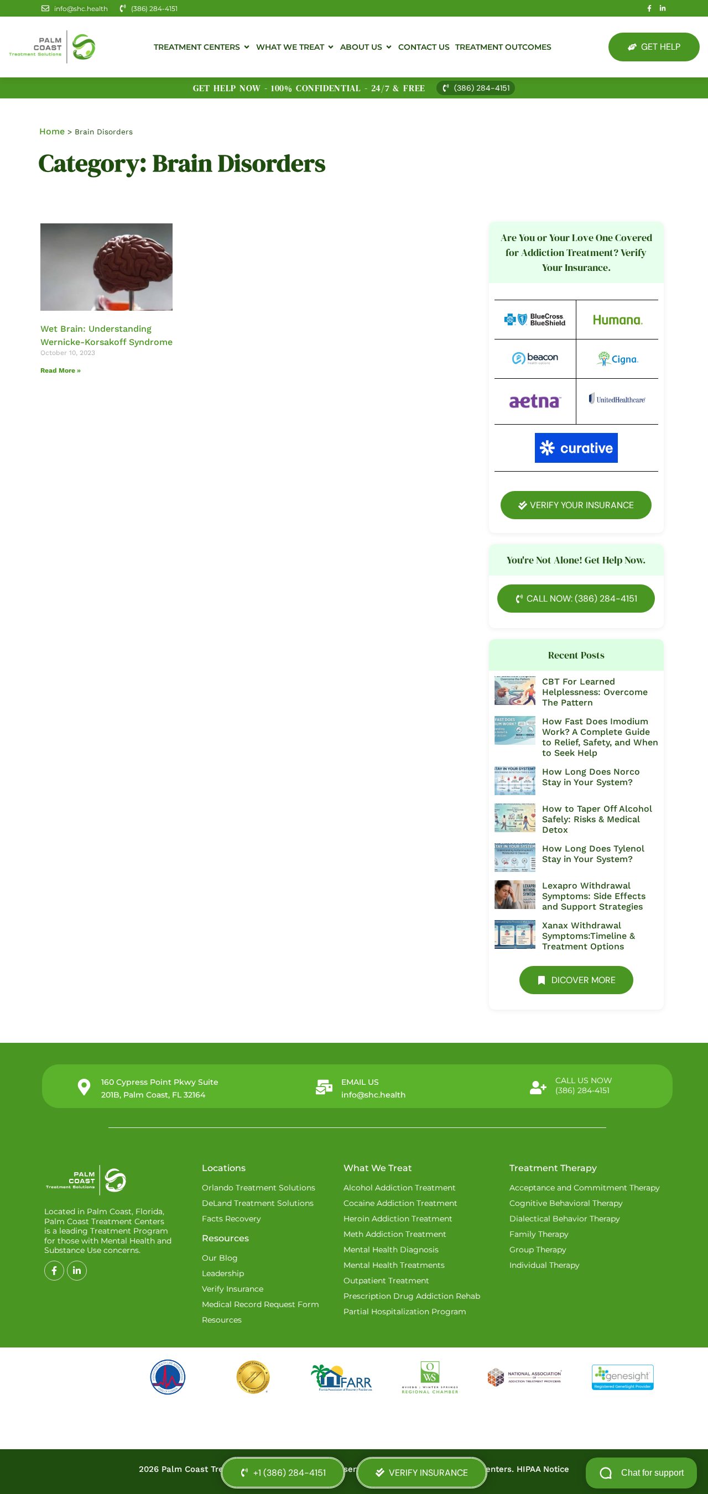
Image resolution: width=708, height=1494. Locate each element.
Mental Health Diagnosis (391, 1250)
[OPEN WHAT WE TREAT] (331, 47)
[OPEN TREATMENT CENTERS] (247, 47)
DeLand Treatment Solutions (258, 1203)
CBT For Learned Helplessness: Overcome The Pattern (595, 692)
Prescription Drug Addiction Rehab (411, 1296)
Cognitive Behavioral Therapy (566, 1203)
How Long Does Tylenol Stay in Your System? (593, 853)
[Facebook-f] (649, 8)
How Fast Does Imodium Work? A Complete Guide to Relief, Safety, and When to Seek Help (600, 737)
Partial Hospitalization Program (404, 1312)
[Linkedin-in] (662, 8)
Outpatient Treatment (386, 1281)
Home (52, 131)
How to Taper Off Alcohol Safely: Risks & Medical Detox (597, 819)
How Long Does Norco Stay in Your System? (591, 776)
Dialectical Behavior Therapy (564, 1219)
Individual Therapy (544, 1265)
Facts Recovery (231, 1219)
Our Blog (220, 1258)
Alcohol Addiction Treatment (399, 1188)
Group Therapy (537, 1250)
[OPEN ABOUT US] (389, 47)
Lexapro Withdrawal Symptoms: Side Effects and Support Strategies (593, 896)
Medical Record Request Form (260, 1304)
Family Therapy (539, 1234)
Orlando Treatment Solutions (258, 1188)
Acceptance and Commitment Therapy (584, 1188)
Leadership (223, 1273)
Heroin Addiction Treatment (397, 1219)
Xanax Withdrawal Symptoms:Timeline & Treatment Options (588, 936)
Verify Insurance (232, 1289)
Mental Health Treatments (394, 1265)
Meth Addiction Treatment (394, 1234)
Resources (222, 1320)
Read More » (60, 370)
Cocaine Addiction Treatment (400, 1203)
